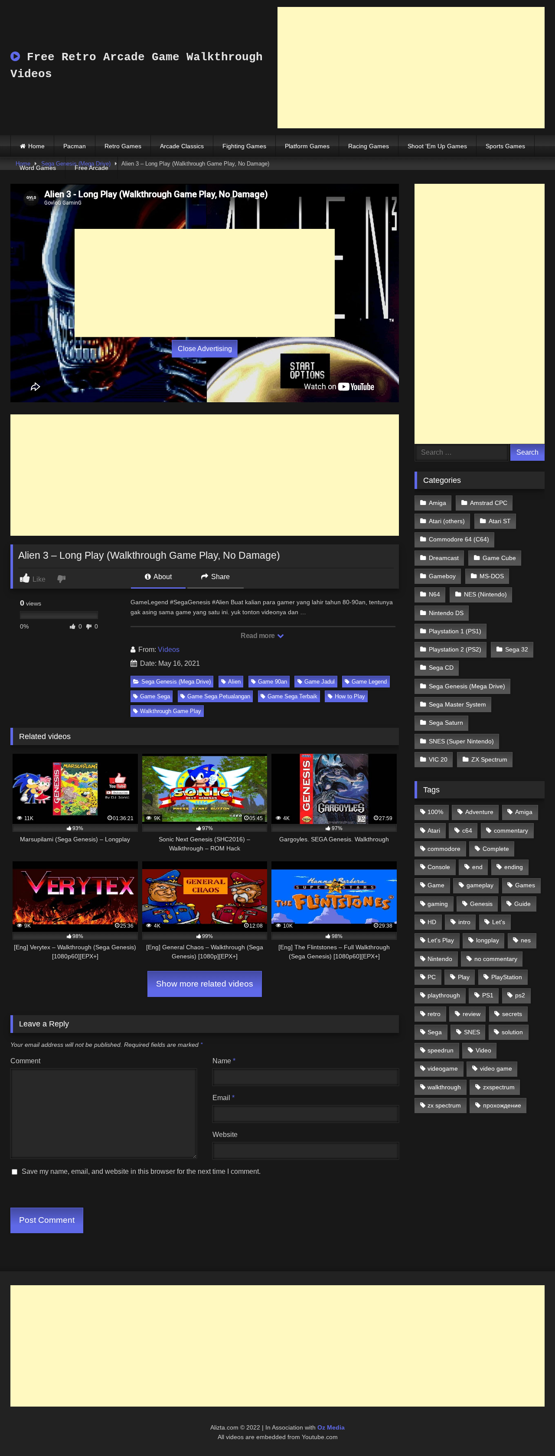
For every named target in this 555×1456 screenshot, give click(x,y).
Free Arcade (91, 167)
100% (435, 811)
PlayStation (506, 977)
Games (525, 885)
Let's (498, 922)
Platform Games (307, 146)
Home (36, 146)
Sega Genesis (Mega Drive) (176, 681)
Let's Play (441, 940)
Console (439, 866)
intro (464, 922)
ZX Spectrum (489, 759)
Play (464, 977)
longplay (487, 940)
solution (512, 1032)
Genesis (481, 903)
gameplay (480, 885)
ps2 (520, 995)
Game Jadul (319, 681)
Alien (234, 681)
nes (526, 940)
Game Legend (369, 681)
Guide (522, 903)
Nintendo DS (446, 612)
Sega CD (441, 667)
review (471, 1013)
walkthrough (444, 1087)
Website (225, 1134)
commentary (511, 830)
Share (219, 576)
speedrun (441, 1050)
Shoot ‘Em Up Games (437, 146)
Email (223, 1097)
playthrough (444, 995)
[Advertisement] (411, 67)
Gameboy (442, 576)
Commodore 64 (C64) (459, 539)
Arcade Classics (182, 146)
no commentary (495, 958)
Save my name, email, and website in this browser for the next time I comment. (141, 1171)
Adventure (479, 811)
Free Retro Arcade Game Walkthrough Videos (136, 66)
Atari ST (500, 521)
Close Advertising (205, 348)
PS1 (487, 995)
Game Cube (499, 557)
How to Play (350, 696)
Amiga (437, 502)
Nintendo (440, 958)
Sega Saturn (446, 722)
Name (223, 1061)
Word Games (38, 167)
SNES (472, 1032)
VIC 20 (438, 759)
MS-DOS (492, 576)
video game (496, 1068)
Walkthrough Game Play (170, 711)
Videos (169, 649)
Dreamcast (444, 557)
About (162, 576)
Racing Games (368, 146)
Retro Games (122, 146)
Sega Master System (457, 704)
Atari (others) (447, 521)
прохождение (502, 1105)
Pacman (74, 146)
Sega (435, 1032)
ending (513, 866)
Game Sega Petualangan (218, 696)
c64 (467, 830)
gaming (438, 903)
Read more (258, 635)
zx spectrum (444, 1105)
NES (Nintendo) (485, 594)
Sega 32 (516, 649)
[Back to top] (528, 1430)
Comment (25, 1061)
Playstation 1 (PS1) (455, 631)
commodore (444, 848)
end (477, 866)
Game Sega (155, 696)
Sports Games (505, 146)
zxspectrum (499, 1087)
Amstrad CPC (488, 502)
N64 (434, 594)
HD (432, 922)
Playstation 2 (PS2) (455, 649)
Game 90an (272, 681)
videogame (443, 1068)
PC (432, 977)
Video (483, 1050)
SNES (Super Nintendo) (461, 741)
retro (434, 1013)
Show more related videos (204, 983)
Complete (496, 848)
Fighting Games (244, 146)
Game (436, 885)
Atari (434, 830)
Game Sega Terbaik (292, 696)
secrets (512, 1013)
